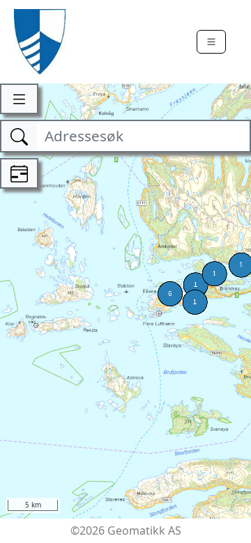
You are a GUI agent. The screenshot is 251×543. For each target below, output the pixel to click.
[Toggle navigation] (211, 42)
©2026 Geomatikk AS (125, 530)
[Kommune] (40, 42)
